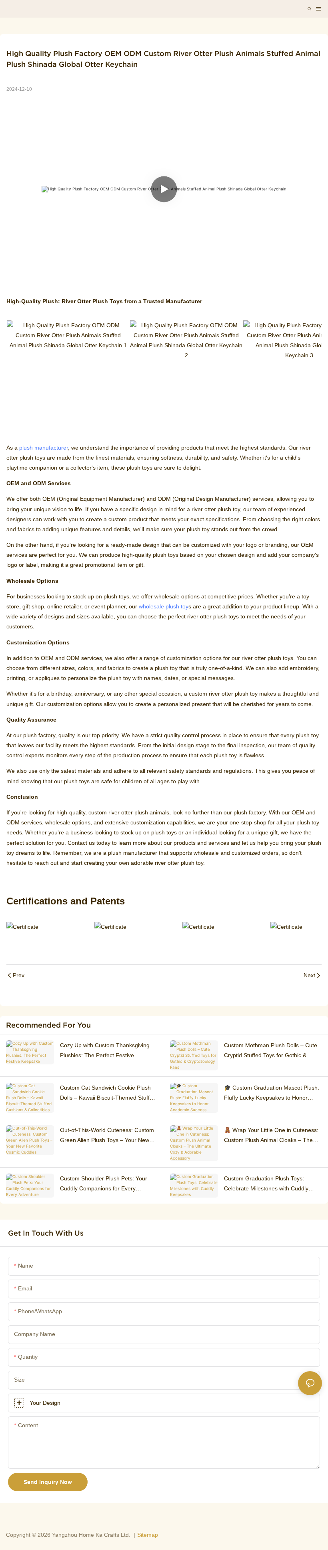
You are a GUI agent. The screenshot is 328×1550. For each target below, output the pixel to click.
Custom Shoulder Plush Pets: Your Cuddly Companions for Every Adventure (103, 1184)
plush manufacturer (43, 447)
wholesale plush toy (163, 606)
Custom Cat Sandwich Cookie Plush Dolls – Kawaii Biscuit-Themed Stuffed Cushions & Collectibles (108, 1093)
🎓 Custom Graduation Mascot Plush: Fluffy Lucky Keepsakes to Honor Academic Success (271, 1093)
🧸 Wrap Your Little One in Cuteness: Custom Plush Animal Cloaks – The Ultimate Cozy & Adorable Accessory (271, 1136)
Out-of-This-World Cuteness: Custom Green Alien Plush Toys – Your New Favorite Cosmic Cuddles (107, 1136)
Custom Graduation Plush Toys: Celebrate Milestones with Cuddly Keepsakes (266, 1184)
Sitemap (147, 1535)
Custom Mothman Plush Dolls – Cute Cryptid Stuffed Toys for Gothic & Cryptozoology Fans (270, 1051)
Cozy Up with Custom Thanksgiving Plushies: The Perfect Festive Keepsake (105, 1051)
